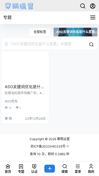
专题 (7, 17)
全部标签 (40, 32)
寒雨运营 (63, 139)
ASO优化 (11, 101)
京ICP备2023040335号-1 (49, 146)
